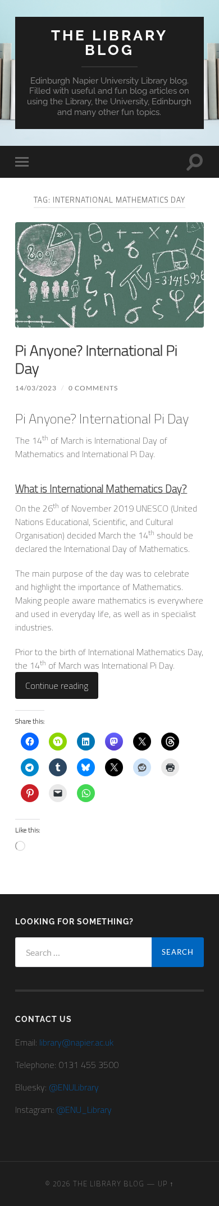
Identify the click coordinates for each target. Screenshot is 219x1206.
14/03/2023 (36, 388)
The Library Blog (109, 42)
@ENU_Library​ (84, 1109)
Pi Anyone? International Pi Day (96, 359)
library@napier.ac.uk (76, 1042)
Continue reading (56, 685)
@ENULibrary (74, 1087)
